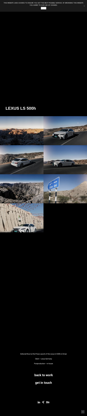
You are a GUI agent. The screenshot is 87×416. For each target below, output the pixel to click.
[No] (84, 6)
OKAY (44, 8)
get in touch (43, 383)
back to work (43, 375)
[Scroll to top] (83, 412)
